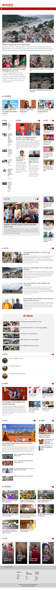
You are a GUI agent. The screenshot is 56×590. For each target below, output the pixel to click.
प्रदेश (26, 576)
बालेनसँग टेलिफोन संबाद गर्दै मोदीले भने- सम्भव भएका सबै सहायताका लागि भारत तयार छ (38, 300)
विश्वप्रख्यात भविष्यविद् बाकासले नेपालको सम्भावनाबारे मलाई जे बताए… (20, 225)
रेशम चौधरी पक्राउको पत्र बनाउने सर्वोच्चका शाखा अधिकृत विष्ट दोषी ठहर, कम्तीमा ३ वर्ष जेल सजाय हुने (34, 161)
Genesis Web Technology (30, 586)
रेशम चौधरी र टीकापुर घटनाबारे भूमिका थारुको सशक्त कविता (10, 515)
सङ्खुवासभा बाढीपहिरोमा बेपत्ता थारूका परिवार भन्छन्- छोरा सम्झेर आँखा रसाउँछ (10, 138)
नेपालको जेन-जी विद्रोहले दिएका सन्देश (16, 358)
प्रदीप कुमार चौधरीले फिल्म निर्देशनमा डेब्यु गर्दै (47, 409)
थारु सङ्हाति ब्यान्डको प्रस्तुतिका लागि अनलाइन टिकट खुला (13, 403)
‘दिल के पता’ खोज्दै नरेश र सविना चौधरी (48, 132)
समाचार (18, 574)
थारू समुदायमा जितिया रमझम (9, 125)
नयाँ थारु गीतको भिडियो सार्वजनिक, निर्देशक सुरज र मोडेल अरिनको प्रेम (48, 228)
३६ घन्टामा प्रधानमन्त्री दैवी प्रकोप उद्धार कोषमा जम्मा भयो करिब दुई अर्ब (41, 91)
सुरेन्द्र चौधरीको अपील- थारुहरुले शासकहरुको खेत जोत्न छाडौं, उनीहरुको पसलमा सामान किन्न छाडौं (28, 516)
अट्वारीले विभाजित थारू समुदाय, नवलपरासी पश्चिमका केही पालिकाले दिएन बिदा (49, 442)
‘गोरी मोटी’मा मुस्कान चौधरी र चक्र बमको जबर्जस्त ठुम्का (47, 143)
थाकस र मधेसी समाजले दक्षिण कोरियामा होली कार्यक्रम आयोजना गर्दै (23, 461)
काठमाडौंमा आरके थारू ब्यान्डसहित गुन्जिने (33, 395)
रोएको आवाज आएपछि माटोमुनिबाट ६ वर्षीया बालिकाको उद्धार (41, 69)
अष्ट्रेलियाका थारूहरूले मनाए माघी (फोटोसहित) (23, 476)
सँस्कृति (18, 578)
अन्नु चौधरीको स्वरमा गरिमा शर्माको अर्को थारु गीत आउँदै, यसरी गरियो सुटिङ (48, 169)
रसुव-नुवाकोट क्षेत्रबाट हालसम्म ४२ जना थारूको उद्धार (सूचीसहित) (36, 253)
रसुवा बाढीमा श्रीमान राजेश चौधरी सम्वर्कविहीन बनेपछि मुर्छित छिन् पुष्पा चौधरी (14, 70)
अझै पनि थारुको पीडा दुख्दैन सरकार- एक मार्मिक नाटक (45, 515)
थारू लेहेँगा (36, 577)
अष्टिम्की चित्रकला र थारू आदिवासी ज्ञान (48, 446)
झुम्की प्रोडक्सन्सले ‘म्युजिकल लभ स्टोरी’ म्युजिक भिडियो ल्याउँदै (48, 396)
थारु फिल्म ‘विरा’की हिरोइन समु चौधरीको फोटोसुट (47, 558)
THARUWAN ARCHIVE (8, 567)
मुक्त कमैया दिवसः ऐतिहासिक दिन (15, 366)
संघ (26, 577)
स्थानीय (27, 579)
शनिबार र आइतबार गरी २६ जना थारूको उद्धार (16, 44)
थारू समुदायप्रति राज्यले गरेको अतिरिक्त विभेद (17, 374)
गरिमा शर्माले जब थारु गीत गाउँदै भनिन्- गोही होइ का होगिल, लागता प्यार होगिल (48, 155)
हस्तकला (36, 579)
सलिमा (18, 577)
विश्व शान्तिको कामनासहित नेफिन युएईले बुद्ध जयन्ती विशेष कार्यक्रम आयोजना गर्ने (17, 444)
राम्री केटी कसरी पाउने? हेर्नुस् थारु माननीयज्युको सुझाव (27, 530)
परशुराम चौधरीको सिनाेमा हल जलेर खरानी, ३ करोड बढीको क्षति (45, 501)
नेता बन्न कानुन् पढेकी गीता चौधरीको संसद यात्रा (44, 111)
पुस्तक (36, 580)
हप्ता (26, 319)
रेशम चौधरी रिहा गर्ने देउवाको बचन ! (10, 162)
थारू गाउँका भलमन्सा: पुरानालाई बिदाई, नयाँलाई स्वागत (10, 186)
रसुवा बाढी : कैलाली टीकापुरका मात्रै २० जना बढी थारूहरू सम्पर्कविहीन (37, 269)
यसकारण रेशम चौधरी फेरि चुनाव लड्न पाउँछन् (10, 151)
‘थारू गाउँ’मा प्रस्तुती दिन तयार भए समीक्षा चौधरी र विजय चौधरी (34, 409)
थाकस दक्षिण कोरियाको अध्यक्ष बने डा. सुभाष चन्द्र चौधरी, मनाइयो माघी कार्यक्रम (24, 469)
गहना (36, 576)
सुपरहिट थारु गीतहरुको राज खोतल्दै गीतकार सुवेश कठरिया (9, 501)
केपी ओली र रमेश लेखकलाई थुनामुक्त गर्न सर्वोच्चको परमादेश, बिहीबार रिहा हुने (26, 138)
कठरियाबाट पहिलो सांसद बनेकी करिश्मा (26, 111)
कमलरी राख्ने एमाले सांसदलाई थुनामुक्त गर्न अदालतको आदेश (20, 159)
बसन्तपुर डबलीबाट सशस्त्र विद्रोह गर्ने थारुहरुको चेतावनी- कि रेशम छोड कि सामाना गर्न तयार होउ (9, 531)
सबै (37, 121)
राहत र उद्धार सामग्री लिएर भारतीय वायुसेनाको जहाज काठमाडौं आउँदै (36, 284)
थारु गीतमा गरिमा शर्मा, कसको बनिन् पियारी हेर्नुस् (48, 217)
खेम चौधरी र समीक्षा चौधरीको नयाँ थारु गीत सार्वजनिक (48, 240)
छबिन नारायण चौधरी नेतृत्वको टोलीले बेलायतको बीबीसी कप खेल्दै (24, 455)
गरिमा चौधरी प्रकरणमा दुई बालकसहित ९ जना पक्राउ (31, 322)
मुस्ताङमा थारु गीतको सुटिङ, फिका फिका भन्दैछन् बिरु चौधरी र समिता (47, 206)
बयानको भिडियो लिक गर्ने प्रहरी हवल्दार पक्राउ (29, 346)
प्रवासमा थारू (19, 576)
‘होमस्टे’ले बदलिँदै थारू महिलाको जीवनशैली (44, 436)
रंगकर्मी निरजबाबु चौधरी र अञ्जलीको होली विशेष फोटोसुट (21, 558)
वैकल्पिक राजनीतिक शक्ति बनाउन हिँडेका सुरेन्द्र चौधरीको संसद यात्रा (9, 112)
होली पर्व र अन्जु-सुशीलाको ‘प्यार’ (7, 560)
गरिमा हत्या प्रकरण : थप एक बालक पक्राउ (28, 334)
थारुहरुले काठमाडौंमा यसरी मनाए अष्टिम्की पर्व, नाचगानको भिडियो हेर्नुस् (27, 501)
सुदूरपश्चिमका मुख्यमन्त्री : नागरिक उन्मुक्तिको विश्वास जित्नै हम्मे (10, 173)
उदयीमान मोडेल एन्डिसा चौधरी (34, 560)
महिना (30, 319)
